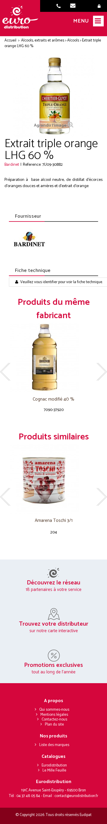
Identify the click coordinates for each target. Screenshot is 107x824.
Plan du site (54, 724)
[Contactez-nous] (74, 6)
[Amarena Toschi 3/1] (53, 479)
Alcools (73, 40)
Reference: (32, 165)
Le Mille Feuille (54, 770)
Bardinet (11, 164)
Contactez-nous (54, 719)
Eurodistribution (54, 765)
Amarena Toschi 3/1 (54, 520)
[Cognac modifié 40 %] (53, 357)
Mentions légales (54, 715)
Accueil (10, 40)
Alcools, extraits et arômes (42, 40)
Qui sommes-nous (54, 710)
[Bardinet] (29, 240)
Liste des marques (54, 745)
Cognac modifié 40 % (53, 399)
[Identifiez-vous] (100, 6)
